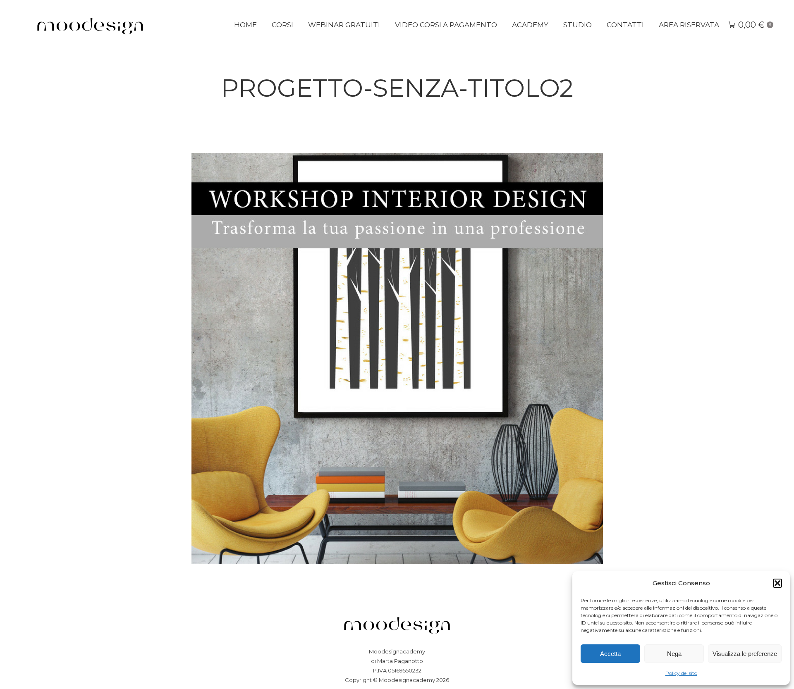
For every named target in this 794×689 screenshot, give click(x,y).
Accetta (610, 653)
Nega (674, 653)
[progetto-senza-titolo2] (397, 358)
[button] (777, 583)
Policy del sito (681, 673)
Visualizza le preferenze (745, 653)
